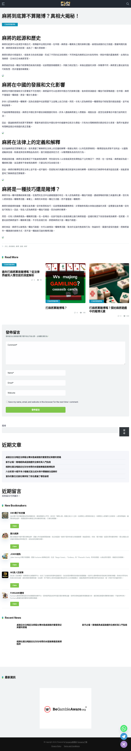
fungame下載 (82, 742)
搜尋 (4, 425)
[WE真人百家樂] (5, 577)
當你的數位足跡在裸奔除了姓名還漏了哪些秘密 (27, 476)
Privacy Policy (56, 746)
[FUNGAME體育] (5, 598)
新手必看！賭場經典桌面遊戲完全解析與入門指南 (28, 462)
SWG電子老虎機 (17, 513)
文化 (6, 246)
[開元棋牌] (5, 538)
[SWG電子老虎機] (5, 518)
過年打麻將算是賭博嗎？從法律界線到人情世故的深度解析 (21, 273)
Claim (15, 526)
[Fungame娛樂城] (65, 3)
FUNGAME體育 (17, 593)
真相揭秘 (12, 246)
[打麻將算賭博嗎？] (65, 283)
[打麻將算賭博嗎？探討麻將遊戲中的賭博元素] (109, 283)
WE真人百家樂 (16, 572)
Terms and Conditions (72, 746)
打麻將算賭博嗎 (9, 24)
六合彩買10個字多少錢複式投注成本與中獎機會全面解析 (31, 471)
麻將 (25, 246)
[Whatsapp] (123, 728)
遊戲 (21, 246)
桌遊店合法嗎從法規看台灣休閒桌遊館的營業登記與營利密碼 (33, 457)
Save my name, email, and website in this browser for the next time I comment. (43, 402)
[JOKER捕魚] (5, 559)
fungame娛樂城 (71, 742)
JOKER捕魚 (15, 554)
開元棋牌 (14, 533)
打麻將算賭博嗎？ (56, 307)
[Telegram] (123, 736)
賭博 (17, 246)
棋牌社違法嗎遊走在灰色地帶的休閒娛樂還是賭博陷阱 (30, 467)
